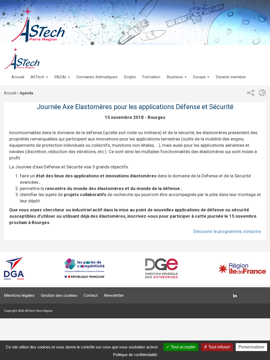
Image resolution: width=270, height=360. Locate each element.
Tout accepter (183, 347)
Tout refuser (218, 347)
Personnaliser (251, 347)
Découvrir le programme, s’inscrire (227, 231)
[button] (39, 72)
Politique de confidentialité (135, 354)
